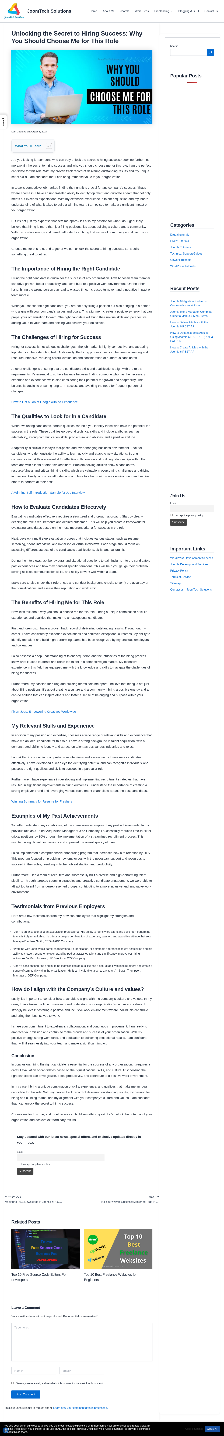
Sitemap (175, 583)
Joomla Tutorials (180, 247)
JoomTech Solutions (49, 11)
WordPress (142, 11)
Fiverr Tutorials (179, 240)
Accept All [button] (212, 1429)
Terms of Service (180, 576)
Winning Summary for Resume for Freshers (41, 801)
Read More (20, 1432)
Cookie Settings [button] (194, 1428)
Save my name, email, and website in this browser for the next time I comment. (59, 1383)
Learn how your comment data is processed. (80, 1407)
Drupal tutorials (179, 234)
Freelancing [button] (161, 11)
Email (20, 1151)
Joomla (124, 11)
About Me (109, 11)
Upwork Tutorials (180, 259)
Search (174, 45)
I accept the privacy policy (35, 1164)
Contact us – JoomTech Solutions (191, 589)
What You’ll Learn (28, 146)
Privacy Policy (179, 570)
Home (93, 11)
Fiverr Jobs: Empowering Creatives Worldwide (43, 711)
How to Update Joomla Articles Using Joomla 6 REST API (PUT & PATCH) (191, 337)
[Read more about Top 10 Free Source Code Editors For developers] (45, 1248)
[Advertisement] (192, 152)
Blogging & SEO (188, 11)
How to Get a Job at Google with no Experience (44, 402)
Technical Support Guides (186, 253)
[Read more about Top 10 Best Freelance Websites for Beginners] (118, 1248)
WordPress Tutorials (182, 266)
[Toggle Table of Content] (47, 146)
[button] (171, 11)
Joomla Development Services (189, 564)
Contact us (211, 11)
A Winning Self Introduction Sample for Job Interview (48, 492)
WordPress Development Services (191, 558)
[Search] (210, 52)
